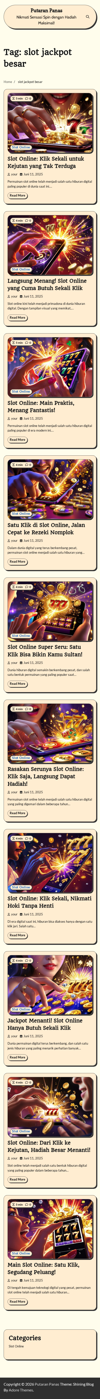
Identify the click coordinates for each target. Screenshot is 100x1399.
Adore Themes (21, 1390)
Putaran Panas (46, 10)
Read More (17, 195)
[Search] (87, 16)
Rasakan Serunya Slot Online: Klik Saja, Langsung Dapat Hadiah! (46, 776)
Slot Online (21, 147)
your (14, 174)
